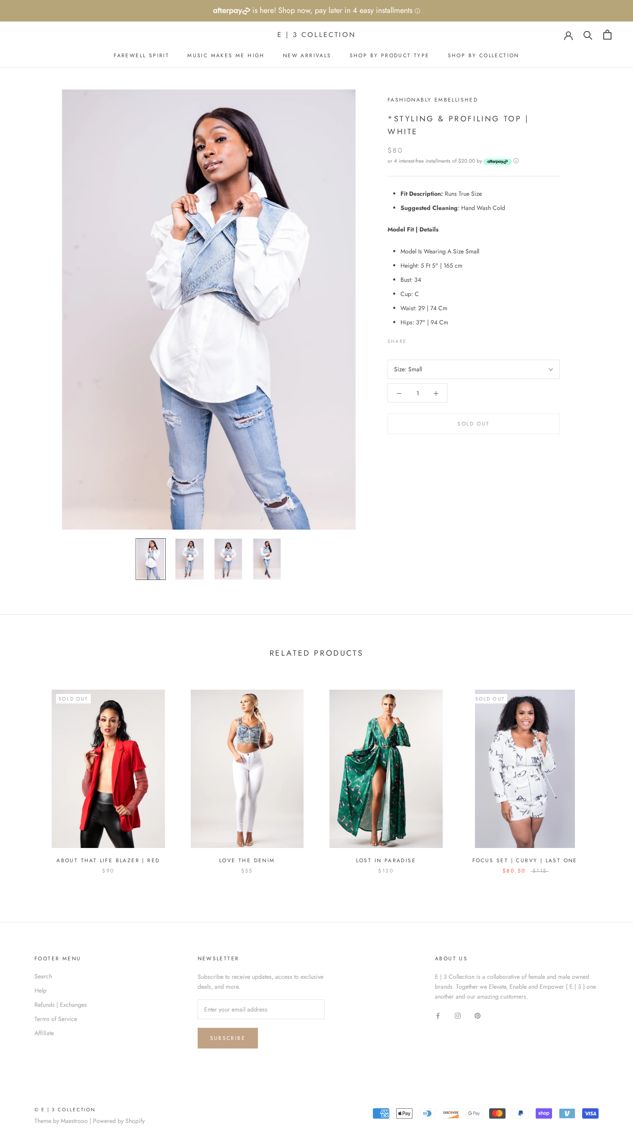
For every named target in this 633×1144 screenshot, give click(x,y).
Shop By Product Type (390, 55)
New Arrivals (307, 55)
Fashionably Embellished (433, 100)
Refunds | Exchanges (60, 1004)
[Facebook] (414, 339)
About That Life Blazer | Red (108, 860)
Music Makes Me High (226, 55)
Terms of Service (55, 1018)
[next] (606, 773)
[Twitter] (425, 339)
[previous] (27, 773)
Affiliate (44, 1033)
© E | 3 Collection (65, 1109)
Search (43, 976)
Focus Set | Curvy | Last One (524, 860)
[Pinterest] (437, 339)
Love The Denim (247, 860)
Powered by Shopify (119, 1120)
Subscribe (228, 1038)
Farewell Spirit (141, 55)
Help (40, 990)
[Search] (588, 34)
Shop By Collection (483, 55)
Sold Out (473, 424)
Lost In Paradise (386, 860)
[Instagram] (458, 1015)
